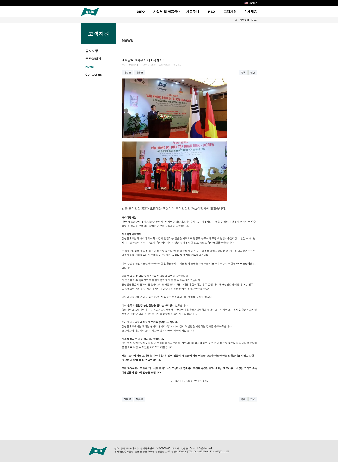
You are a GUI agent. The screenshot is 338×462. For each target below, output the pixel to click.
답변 (252, 72)
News (254, 20)
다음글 (139, 72)
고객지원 (230, 11)
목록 (243, 72)
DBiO (141, 11)
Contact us (93, 74)
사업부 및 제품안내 (166, 11)
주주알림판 (93, 59)
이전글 (127, 72)
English (253, 2)
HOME (236, 20)
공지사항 (91, 51)
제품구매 (192, 11)
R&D (211, 11)
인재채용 (250, 11)
